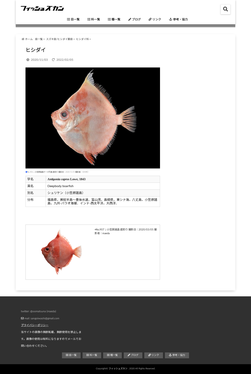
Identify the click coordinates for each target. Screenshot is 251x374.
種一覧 (115, 19)
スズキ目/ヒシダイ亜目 (59, 39)
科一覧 (95, 19)
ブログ (136, 19)
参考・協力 (180, 19)
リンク (156, 19)
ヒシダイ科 (82, 39)
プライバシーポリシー (34, 325)
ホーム (29, 39)
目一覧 (75, 19)
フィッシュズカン (118, 368)
